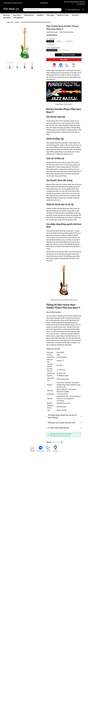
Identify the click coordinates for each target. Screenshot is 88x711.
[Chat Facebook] (60, 65)
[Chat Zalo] (67, 65)
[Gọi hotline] (54, 65)
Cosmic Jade (50, 41)
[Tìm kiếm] (60, 9)
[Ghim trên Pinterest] (61, 442)
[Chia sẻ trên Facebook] (54, 442)
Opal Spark (58, 41)
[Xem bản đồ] (73, 65)
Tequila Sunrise (50, 44)
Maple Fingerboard (51, 50)
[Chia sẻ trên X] (57, 442)
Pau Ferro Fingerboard (64, 50)
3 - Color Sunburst (68, 41)
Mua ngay (63, 59)
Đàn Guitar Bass (68, 32)
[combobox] (42, 9)
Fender (17, 22)
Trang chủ (9, 22)
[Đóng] (80, 433)
